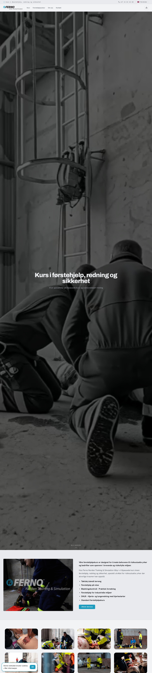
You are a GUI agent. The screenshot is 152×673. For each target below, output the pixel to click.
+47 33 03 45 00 (127, 2)
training (143, 2)
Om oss (50, 8)
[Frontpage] (13, 8)
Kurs (28, 8)
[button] (146, 8)
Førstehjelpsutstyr (39, 8)
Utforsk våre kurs (87, 607)
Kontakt (58, 8)
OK (32, 667)
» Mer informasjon (10, 668)
